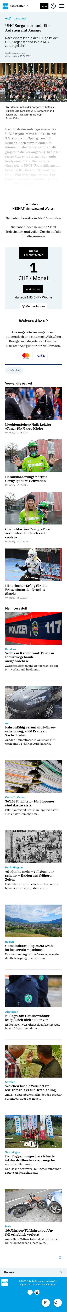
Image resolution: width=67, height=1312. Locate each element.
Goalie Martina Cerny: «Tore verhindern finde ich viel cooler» (27, 533)
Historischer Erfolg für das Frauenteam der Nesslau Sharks (26, 589)
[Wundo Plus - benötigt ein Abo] (8, 18)
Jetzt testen (32, 289)
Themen (9, 1272)
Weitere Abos (32, 321)
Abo (44, 6)
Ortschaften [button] (18, 6)
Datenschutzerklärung (44, 1284)
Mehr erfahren (35, 306)
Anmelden (53, 218)
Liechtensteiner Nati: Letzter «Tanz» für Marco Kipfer (28, 426)
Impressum (25, 1284)
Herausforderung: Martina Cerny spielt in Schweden (26, 479)
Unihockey (14, 370)
